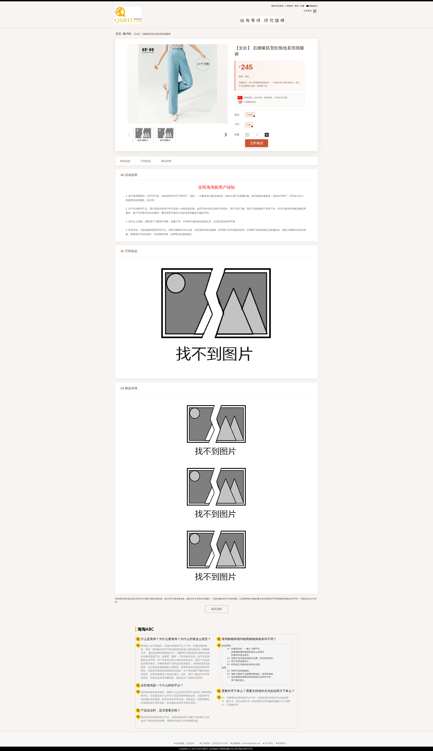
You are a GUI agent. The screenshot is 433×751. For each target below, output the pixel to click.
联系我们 (282, 743)
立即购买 (256, 143)
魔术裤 (127, 33)
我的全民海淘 (277, 6)
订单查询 (289, 6)
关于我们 (269, 743)
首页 (118, 33)
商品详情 (166, 161)
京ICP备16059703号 (243, 749)
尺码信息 (146, 161)
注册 (302, 6)
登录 (297, 6)
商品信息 (125, 161)
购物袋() (313, 6)
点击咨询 (190, 743)
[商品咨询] (289, 629)
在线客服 (307, 10)
